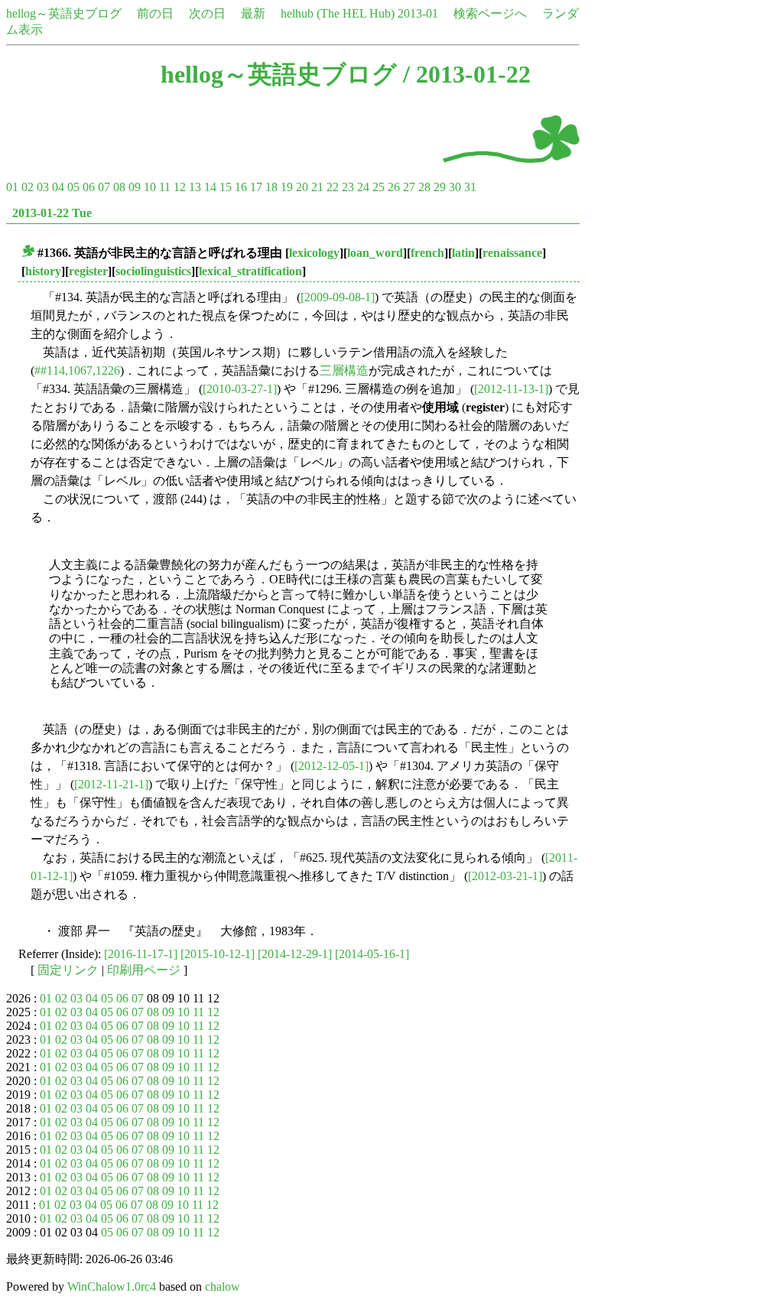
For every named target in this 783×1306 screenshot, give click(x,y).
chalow (222, 1286)
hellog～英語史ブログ (64, 13)
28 (424, 186)
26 (394, 186)
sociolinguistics (153, 271)
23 (348, 186)
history (43, 271)
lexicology (314, 252)
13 (195, 186)
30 (455, 186)
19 (287, 186)
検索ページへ (490, 13)
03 (43, 186)
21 (317, 186)
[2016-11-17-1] (140, 953)
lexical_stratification (250, 271)
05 (73, 186)
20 (302, 186)
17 (256, 186)
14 (210, 186)
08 (119, 186)
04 (58, 186)
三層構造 (344, 370)
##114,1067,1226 (77, 370)
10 (150, 186)
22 (333, 186)
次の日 (207, 13)
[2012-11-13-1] (511, 388)
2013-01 (418, 13)
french (427, 252)
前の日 (155, 13)
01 (12, 186)
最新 (253, 13)
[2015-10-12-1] (217, 953)
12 (180, 186)
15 (225, 186)
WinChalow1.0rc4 (111, 1286)
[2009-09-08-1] (338, 297)
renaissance (512, 252)
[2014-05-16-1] (372, 953)
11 (165, 186)
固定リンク (68, 969)
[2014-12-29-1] (295, 953)
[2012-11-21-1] (111, 784)
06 (89, 186)
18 (271, 186)
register (88, 271)
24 (363, 186)
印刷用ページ (143, 969)
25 (378, 186)
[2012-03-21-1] (505, 875)
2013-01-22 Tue (52, 212)
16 (241, 186)
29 (440, 186)
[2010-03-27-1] (240, 388)
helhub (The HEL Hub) (338, 13)
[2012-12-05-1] (331, 765)
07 (104, 186)
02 (27, 186)
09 (134, 186)
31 (470, 186)
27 (409, 186)
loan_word (375, 252)
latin (463, 252)
